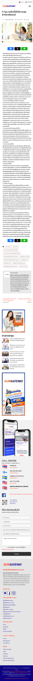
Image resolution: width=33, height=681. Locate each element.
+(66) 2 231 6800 (7, 649)
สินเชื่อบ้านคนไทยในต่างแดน (19, 263)
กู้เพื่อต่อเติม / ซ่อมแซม (8, 609)
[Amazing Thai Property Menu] (30, 6)
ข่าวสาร (27, 19)
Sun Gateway (8, 246)
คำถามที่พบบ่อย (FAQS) (19, 678)
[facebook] (9, 593)
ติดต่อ (4, 651)
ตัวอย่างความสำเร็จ (7, 631)
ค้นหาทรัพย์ (5, 627)
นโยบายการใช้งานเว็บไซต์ (8, 660)
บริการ (4, 625)
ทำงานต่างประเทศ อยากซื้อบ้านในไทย (12, 253)
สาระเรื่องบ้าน (6, 643)
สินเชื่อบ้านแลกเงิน (7, 618)
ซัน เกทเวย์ (15, 246)
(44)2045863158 (14, 488)
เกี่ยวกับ (5, 629)
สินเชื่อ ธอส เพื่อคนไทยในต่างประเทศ (11, 259)
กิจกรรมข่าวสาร (6, 641)
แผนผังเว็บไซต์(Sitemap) (9, 678)
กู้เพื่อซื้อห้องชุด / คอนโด (8, 603)
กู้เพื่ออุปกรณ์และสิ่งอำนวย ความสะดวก (12, 611)
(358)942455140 (14, 473)
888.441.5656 (13, 483)
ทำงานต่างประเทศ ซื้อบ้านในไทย (10, 250)
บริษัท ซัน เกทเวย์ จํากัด (24, 256)
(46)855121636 (13, 478)
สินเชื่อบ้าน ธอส (7, 263)
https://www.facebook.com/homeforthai (21, 494)
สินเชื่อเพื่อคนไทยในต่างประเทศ (10, 266)
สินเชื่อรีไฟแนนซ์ (6, 614)
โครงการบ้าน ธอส (23, 266)
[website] (14, 593)
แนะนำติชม (5, 654)
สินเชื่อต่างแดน (25, 259)
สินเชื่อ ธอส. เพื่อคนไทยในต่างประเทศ (22, 673)
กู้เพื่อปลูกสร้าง (6, 607)
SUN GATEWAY (14, 273)
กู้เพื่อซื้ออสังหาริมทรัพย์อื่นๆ (9, 605)
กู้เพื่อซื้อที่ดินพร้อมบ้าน (8, 600)
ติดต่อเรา (27, 678)
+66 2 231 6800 (13, 467)
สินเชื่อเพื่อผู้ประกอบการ (8, 616)
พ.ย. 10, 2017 (19, 19)
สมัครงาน (5, 656)
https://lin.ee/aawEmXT (8, 549)
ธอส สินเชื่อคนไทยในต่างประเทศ (10, 256)
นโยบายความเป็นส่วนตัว (8, 658)
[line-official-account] (5, 593)
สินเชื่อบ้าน (12, 671)
